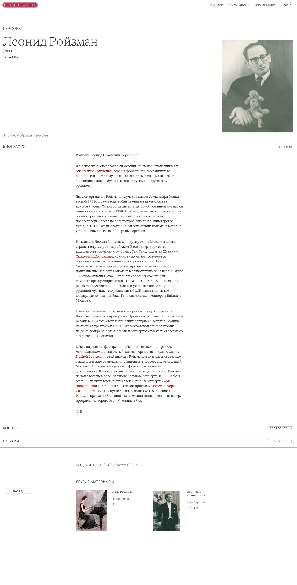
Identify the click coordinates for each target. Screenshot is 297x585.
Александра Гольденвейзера (98, 171)
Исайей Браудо (88, 356)
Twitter (122, 465)
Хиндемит (84, 256)
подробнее (278, 441)
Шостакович (103, 256)
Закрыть (285, 146)
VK (107, 465)
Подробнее (278, 428)
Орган (9, 51)
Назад (18, 491)
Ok (137, 465)
